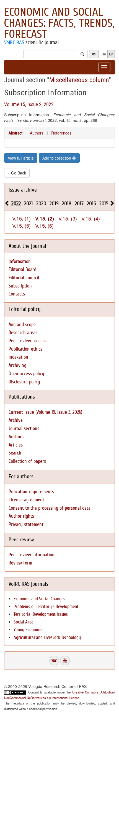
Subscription (20, 286)
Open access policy (26, 374)
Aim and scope (22, 324)
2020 (41, 203)
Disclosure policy (24, 382)
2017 (79, 203)
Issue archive (23, 190)
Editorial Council (24, 278)
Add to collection (57, 158)
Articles (16, 445)
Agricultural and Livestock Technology (47, 637)
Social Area (23, 622)
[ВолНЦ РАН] (54, 660)
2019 (54, 203)
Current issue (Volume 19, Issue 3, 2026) (45, 412)
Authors (36, 133)
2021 (28, 203)
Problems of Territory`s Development (46, 606)
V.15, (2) (44, 218)
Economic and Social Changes (39, 598)
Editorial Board (22, 269)
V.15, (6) (44, 225)
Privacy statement (26, 524)
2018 (66, 203)
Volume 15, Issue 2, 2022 (29, 104)
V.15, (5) (21, 225)
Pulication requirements (31, 491)
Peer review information (32, 555)
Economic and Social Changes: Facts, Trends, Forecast (59, 23)
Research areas (23, 332)
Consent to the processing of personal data (49, 508)
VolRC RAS (14, 42)
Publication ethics (25, 349)
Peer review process (27, 341)
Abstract (15, 133)
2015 (103, 203)
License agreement (26, 500)
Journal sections (24, 428)
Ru (104, 54)
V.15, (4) (90, 218)
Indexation (18, 357)
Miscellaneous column (79, 80)
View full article (21, 158)
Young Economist (29, 629)
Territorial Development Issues (41, 614)
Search (15, 453)
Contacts (17, 294)
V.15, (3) (67, 218)
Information (20, 261)
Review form (20, 563)
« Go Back (17, 173)
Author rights (21, 516)
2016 (91, 203)
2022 (16, 203)
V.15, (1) (21, 218)
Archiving (17, 365)
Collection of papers (27, 461)
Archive (16, 420)
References (61, 133)
